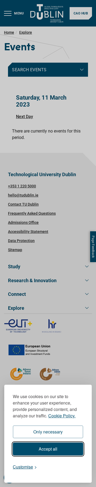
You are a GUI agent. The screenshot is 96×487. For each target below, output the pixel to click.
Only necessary (48, 432)
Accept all (48, 449)
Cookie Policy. (61, 416)
